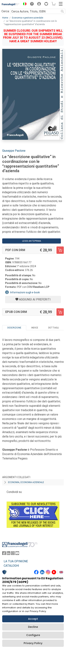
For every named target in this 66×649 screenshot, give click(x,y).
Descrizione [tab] (14, 327)
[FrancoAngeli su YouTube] (17, 554)
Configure (33, 635)
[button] (23, 4)
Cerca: (5, 11)
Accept (33, 619)
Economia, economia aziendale (26, 482)
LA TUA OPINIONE (16, 561)
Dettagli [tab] (53, 327)
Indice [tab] (34, 327)
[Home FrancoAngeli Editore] (11, 4)
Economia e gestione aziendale (27, 17)
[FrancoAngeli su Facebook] (4, 554)
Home (5, 17)
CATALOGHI (11, 565)
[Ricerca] (62, 11)
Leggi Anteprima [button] (31, 241)
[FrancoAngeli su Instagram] (13, 554)
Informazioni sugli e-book (25, 292)
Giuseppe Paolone (13, 150)
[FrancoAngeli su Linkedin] (8, 554)
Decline (33, 627)
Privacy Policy (33, 643)
